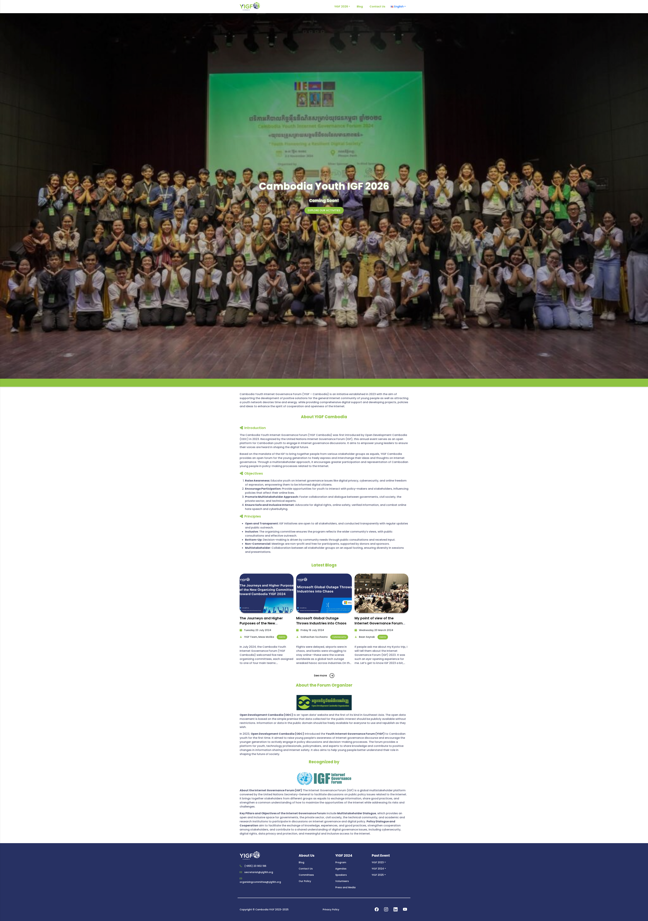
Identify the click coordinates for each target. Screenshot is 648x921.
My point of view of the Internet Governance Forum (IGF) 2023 (379, 623)
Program (340, 862)
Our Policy (305, 881)
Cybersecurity (339, 637)
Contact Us (377, 6)
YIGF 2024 (378, 868)
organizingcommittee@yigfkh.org (260, 882)
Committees (306, 875)
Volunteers (342, 881)
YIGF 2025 (378, 875)
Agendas (340, 868)
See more (320, 675)
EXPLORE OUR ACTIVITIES (324, 210)
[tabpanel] (266, 621)
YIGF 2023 (378, 862)
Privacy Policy (331, 909)
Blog (360, 6)
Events (282, 637)
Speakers (341, 875)
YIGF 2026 (341, 6)
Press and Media (345, 887)
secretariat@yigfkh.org (258, 872)
